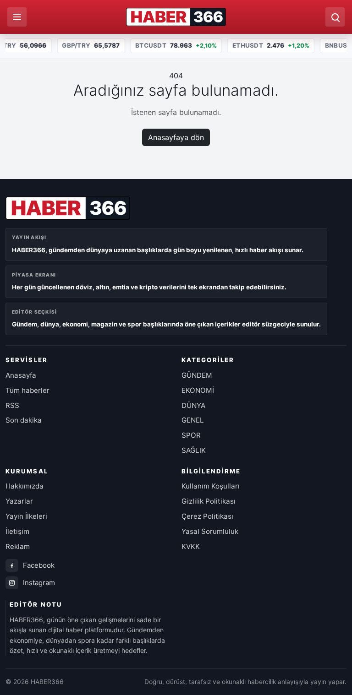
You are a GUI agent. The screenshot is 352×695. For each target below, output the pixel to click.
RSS (12, 405)
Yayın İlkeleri (26, 516)
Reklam (18, 546)
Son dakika (24, 420)
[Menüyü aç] (17, 17)
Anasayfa (21, 375)
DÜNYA (193, 405)
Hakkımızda (25, 486)
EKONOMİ (198, 390)
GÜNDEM (197, 375)
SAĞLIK (194, 450)
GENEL (193, 420)
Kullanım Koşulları (211, 486)
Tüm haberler (28, 390)
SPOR (191, 435)
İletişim (17, 531)
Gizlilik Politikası (209, 501)
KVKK (191, 546)
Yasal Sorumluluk (210, 531)
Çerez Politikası (207, 516)
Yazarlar (19, 501)
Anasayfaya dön (176, 137)
